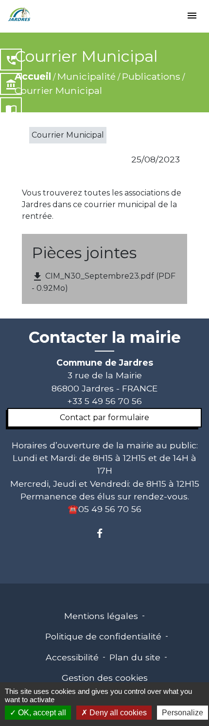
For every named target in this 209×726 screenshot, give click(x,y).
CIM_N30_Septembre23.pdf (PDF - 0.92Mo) (103, 282)
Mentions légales (101, 616)
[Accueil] (19, 14)
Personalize (182, 712)
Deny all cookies (117, 712)
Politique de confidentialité (103, 636)
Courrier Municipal (58, 90)
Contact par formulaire (104, 417)
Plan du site (134, 657)
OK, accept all (41, 712)
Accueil (33, 76)
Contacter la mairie (105, 337)
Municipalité (86, 76)
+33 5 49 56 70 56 (104, 401)
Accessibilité (72, 657)
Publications (151, 76)
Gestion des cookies (105, 678)
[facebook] (104, 533)
